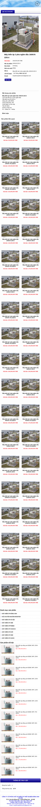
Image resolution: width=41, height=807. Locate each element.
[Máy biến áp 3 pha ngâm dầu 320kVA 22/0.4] (31, 261)
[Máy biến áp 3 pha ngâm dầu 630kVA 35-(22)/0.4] (31, 416)
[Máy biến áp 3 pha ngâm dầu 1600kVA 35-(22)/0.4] (10, 570)
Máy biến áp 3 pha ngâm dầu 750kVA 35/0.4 (10, 445)
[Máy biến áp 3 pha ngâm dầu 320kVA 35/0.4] (10, 287)
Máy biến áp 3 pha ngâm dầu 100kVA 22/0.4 (10, 137)
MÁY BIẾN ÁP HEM (7, 635)
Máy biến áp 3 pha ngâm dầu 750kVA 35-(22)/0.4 (31, 445)
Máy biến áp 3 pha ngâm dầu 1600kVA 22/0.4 (10, 548)
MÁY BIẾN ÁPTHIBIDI (8, 626)
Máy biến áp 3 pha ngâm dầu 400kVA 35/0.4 (31, 317)
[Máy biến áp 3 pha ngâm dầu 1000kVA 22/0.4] (10, 467)
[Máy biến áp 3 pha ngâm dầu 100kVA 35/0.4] (31, 133)
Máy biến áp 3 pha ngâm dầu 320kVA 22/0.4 (31, 265)
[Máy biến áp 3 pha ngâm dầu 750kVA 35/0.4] (10, 441)
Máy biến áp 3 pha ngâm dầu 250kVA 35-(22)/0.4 (10, 265)
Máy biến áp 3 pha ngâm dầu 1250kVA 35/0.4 (10, 522)
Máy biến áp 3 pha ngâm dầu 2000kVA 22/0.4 (31, 574)
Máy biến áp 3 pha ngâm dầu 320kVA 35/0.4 (10, 291)
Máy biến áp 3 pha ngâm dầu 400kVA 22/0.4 (31, 291)
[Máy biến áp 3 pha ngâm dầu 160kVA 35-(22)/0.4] (10, 184)
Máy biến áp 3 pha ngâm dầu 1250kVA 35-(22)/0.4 (31, 522)
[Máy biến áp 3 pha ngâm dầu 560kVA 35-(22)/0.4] (10, 416)
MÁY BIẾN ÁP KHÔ (7, 632)
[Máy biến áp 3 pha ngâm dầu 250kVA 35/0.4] (31, 236)
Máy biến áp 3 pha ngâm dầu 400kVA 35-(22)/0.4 (10, 342)
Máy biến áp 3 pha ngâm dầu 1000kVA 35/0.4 (31, 471)
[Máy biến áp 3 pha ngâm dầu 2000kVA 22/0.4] (31, 570)
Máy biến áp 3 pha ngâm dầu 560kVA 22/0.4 (31, 342)
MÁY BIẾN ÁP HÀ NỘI (8, 619)
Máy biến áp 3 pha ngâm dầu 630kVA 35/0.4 (31, 394)
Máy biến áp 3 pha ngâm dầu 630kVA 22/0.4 (10, 368)
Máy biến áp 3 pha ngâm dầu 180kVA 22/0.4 (31, 188)
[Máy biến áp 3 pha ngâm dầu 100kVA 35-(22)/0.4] (10, 159)
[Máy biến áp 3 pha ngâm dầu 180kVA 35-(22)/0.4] (31, 210)
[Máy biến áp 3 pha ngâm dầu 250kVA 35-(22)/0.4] (10, 261)
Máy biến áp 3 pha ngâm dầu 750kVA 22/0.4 (10, 394)
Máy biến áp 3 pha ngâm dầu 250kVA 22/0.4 (10, 240)
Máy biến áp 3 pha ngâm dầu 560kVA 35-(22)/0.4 (10, 419)
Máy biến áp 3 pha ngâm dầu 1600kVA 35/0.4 (31, 548)
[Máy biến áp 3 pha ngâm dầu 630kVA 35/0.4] (31, 390)
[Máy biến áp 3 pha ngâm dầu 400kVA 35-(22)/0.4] (10, 338)
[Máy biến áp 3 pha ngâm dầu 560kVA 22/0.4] (31, 338)
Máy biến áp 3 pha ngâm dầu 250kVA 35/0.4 (31, 240)
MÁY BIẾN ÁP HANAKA (9, 629)
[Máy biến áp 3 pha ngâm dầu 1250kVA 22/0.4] (31, 493)
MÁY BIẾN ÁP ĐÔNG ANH (9, 613)
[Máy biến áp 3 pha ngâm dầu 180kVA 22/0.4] (31, 184)
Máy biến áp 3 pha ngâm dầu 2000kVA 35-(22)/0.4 (31, 599)
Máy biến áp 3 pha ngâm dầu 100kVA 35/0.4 (31, 137)
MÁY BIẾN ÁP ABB (7, 623)
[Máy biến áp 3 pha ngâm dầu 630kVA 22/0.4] (10, 364)
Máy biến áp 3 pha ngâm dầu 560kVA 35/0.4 (31, 368)
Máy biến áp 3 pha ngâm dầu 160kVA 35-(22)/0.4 (10, 188)
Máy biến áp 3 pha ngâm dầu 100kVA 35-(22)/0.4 (10, 163)
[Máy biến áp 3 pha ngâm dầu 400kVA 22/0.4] (31, 287)
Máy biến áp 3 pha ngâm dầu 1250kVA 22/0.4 (31, 496)
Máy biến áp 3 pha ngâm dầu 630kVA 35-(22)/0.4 (31, 419)
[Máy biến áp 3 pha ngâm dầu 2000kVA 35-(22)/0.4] (31, 595)
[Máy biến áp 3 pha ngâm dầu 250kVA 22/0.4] (10, 236)
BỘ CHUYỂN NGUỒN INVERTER (11, 616)
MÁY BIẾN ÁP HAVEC (8, 638)
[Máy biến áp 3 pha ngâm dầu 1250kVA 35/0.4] (10, 518)
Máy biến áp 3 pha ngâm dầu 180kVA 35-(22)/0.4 (31, 214)
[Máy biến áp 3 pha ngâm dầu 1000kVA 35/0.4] (31, 467)
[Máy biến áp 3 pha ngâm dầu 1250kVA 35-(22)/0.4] (31, 518)
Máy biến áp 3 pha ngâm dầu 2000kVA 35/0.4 (10, 599)
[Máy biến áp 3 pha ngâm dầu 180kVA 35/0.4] (10, 210)
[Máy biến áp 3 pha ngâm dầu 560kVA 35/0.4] (31, 364)
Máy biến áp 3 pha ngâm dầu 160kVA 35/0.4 (31, 163)
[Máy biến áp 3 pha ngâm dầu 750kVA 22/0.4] (10, 390)
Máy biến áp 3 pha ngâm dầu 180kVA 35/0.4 (10, 214)
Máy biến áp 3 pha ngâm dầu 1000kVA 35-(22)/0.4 (10, 496)
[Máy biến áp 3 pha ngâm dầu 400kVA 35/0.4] (31, 313)
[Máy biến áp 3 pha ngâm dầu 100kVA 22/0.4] (10, 133)
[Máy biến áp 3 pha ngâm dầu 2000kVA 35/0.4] (10, 595)
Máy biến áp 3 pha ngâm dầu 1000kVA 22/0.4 (10, 471)
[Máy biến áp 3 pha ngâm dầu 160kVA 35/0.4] (31, 159)
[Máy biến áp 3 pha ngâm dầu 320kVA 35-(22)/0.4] (10, 313)
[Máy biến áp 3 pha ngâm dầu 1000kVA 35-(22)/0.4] (10, 493)
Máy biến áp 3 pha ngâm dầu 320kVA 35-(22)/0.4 (10, 317)
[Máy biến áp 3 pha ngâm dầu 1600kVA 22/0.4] (10, 544)
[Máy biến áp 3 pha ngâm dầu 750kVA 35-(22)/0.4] (31, 441)
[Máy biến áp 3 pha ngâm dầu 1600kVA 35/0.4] (31, 544)
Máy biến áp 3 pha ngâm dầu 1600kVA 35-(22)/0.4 (10, 574)
